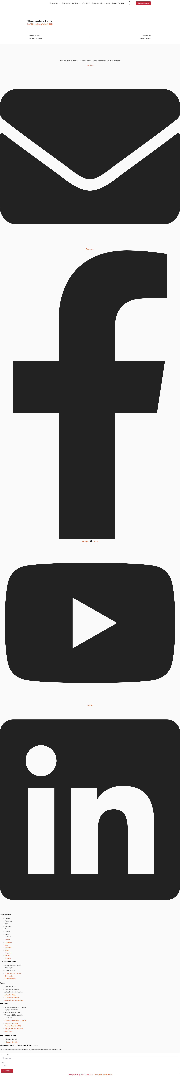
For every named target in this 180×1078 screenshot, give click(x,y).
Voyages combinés (11, 1010)
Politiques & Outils (10, 1039)
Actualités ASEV (10, 987)
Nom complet (5, 1055)
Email (2, 1062)
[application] (59, 3)
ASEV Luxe (8, 1018)
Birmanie (7, 937)
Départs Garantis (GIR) (12, 1012)
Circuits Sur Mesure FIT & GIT (15, 1007)
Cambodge (8, 921)
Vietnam (7, 918)
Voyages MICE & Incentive (13, 1015)
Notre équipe (8, 968)
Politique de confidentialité (103, 1075)
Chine (6, 929)
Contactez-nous (143, 3)
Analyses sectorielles (12, 989)
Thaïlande (7, 926)
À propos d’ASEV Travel (12, 965)
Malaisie (7, 934)
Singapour (8, 931)
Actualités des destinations (13, 992)
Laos (6, 924)
